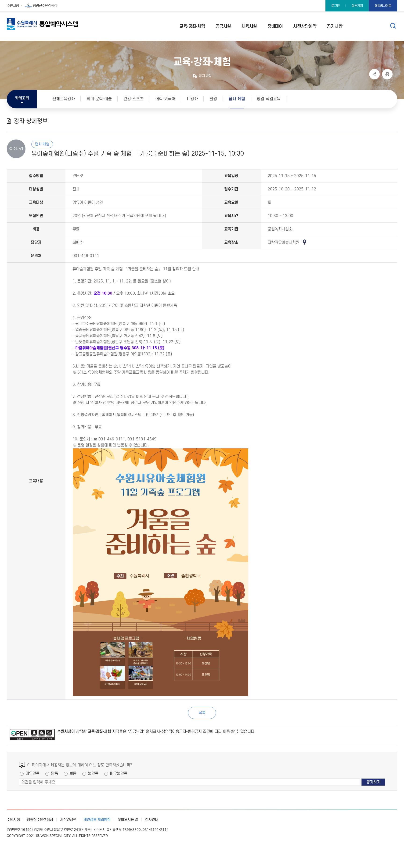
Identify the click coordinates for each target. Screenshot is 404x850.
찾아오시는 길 (128, 819)
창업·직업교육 (269, 98)
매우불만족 (118, 773)
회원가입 (357, 6)
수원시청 (13, 6)
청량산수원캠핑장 (45, 6)
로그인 (335, 6)
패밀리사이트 (383, 6)
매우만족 (32, 773)
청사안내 (151, 819)
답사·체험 (237, 98)
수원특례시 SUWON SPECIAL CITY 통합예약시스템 (51, 24)
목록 (202, 712)
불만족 (93, 773)
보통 (72, 773)
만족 (54, 773)
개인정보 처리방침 (97, 819)
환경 (213, 98)
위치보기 (306, 242)
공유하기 (374, 74)
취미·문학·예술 (99, 98)
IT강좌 (192, 98)
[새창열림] (32, 736)
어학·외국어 (165, 98)
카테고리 (22, 98)
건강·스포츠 (133, 98)
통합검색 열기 (393, 26)
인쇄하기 (387, 74)
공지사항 (205, 76)
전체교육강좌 (63, 98)
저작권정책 (68, 819)
